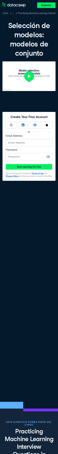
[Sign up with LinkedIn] (23, 125)
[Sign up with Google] (11, 125)
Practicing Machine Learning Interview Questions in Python (37, 13)
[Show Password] (48, 156)
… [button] (13, 13)
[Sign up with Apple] (47, 125)
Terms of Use (38, 173)
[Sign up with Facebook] (35, 125)
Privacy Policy (12, 176)
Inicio (5, 13)
